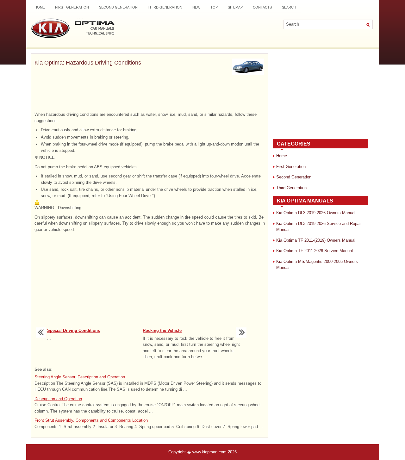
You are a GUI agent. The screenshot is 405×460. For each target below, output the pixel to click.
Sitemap (235, 7)
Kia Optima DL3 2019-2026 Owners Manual (315, 212)
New (196, 7)
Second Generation (118, 7)
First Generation (72, 7)
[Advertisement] (149, 94)
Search (289, 7)
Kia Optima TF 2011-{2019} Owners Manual (315, 240)
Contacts (262, 7)
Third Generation (165, 7)
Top (214, 7)
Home (39, 7)
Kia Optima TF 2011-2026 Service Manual (314, 250)
